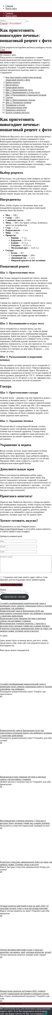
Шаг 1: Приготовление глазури (20, 100)
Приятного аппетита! (16, 110)
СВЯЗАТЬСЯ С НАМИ (14, 597)
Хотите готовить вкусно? (18, 112)
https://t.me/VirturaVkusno (11, 529)
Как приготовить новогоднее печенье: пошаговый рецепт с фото (24, 78)
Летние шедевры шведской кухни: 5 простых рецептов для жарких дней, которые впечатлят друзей (25, 951)
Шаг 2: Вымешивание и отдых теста (23, 92)
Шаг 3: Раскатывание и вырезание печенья (26, 95)
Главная (9, 6)
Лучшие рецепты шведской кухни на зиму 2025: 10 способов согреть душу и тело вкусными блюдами (24, 907)
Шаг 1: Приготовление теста (19, 90)
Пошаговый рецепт (15, 87)
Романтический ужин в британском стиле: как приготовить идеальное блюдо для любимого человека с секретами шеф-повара (26, 613)
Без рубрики (6, 52)
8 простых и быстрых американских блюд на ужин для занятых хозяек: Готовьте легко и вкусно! (26, 629)
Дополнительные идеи (16, 107)
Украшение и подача (15, 105)
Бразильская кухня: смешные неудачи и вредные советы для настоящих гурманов (23, 619)
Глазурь (9, 97)
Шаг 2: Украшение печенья (18, 102)
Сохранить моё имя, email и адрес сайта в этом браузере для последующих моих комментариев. (23, 578)
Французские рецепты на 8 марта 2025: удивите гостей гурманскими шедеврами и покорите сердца (24, 992)
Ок (46, 1013)
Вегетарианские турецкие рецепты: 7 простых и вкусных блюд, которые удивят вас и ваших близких (25, 624)
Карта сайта (11, 8)
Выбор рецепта (13, 82)
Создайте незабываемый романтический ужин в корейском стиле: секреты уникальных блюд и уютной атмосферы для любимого (26, 606)
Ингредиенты (12, 85)
